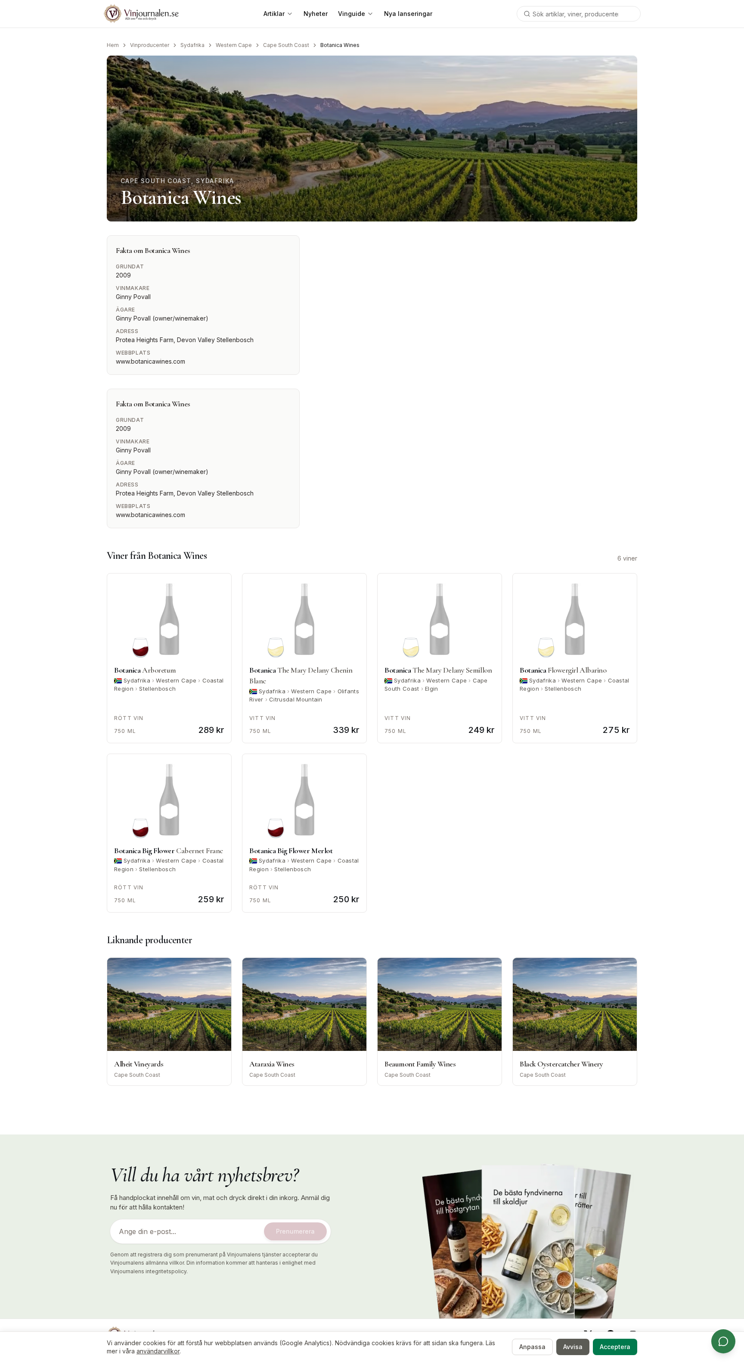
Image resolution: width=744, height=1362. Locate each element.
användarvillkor (158, 1351)
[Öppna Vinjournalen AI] (723, 1341)
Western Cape (234, 45)
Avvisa (573, 1346)
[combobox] (579, 14)
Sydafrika (192, 45)
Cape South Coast (286, 45)
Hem (113, 45)
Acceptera (615, 1346)
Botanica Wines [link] (340, 45)
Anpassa (532, 1346)
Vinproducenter (149, 45)
